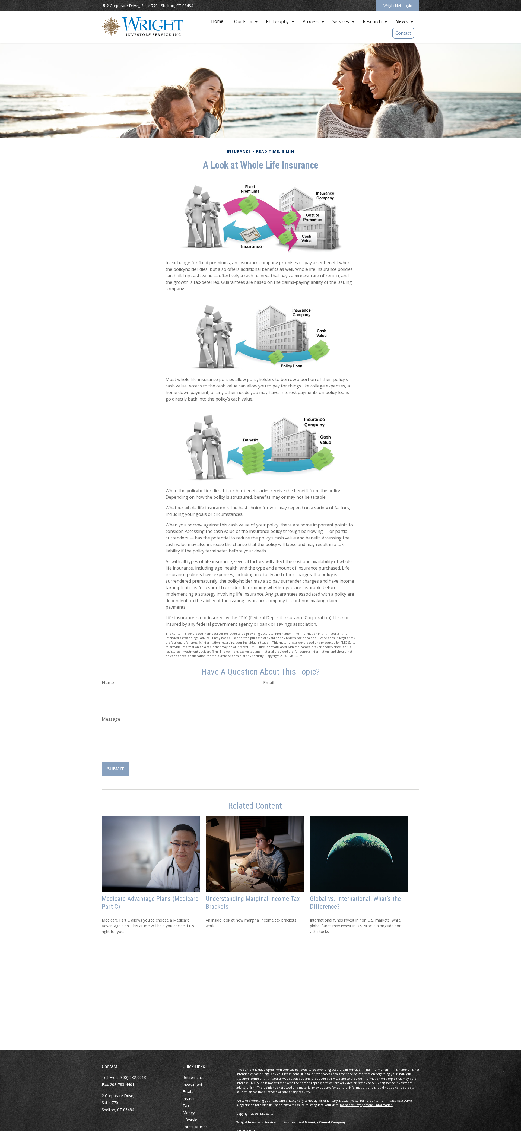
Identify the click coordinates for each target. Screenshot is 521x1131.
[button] (217, 21)
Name (108, 683)
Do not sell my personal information (366, 1105)
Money (189, 1112)
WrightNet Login (397, 5)
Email (268, 683)
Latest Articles (195, 1126)
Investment (192, 1084)
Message (111, 719)
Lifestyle (190, 1119)
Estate (188, 1091)
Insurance (191, 1098)
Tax (186, 1105)
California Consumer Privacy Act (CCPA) (383, 1100)
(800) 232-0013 (132, 1077)
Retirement (192, 1077)
